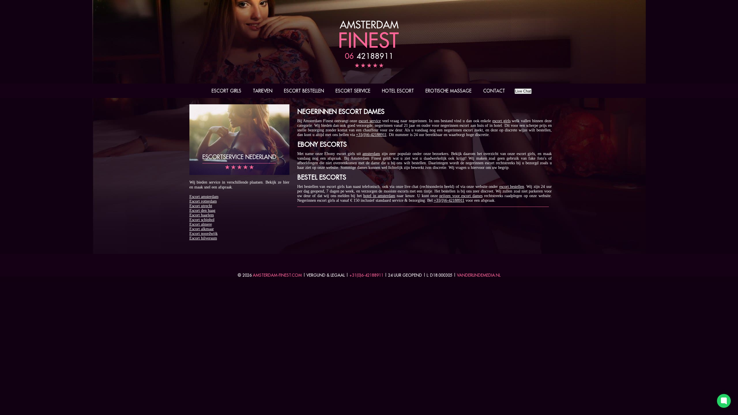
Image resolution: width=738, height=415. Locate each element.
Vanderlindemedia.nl (478, 275)
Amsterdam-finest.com (277, 275)
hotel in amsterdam (379, 196)
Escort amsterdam (204, 197)
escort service (370, 121)
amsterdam (371, 154)
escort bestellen (511, 186)
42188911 (369, 56)
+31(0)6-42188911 (371, 135)
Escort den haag (202, 210)
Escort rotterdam (203, 201)
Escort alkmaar (201, 229)
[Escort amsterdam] (369, 47)
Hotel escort (398, 91)
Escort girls (226, 91)
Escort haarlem (201, 215)
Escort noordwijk (203, 233)
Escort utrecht (200, 206)
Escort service (353, 91)
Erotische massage (449, 91)
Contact (494, 91)
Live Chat (523, 91)
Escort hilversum (203, 238)
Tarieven (262, 91)
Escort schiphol (201, 220)
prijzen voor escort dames (460, 196)
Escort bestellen (304, 91)
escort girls (501, 121)
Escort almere (200, 224)
